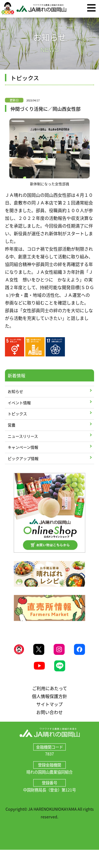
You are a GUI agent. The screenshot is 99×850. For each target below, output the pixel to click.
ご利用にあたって (49, 688)
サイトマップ (49, 704)
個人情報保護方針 (49, 696)
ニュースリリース (23, 436)
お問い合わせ (49, 712)
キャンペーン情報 (23, 447)
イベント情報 (19, 402)
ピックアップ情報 (23, 458)
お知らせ (15, 391)
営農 (11, 425)
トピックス (17, 413)
